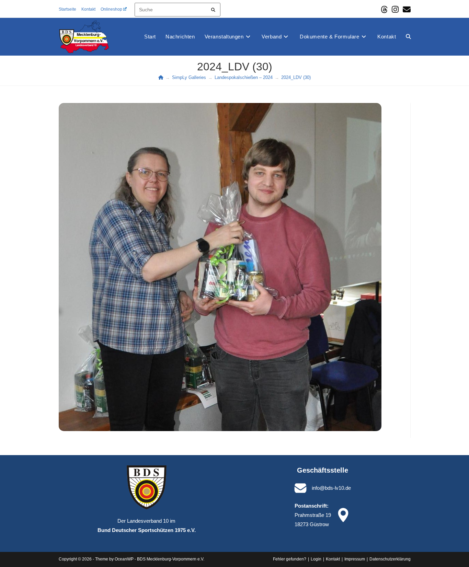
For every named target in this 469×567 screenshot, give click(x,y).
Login (316, 559)
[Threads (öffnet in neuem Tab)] (384, 9)
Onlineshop (111, 9)
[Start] (160, 77)
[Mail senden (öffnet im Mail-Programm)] (406, 9)
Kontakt (88, 9)
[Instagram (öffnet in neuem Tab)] (395, 9)
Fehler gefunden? (289, 559)
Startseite (67, 9)
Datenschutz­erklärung (390, 559)
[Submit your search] (213, 9)
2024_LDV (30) (296, 77)
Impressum (354, 559)
